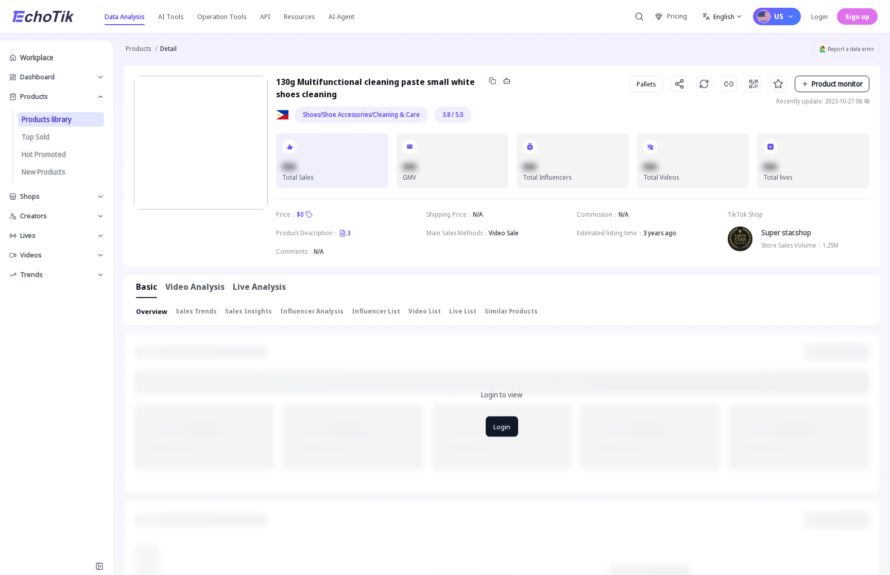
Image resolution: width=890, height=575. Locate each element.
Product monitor (837, 84)
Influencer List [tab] (376, 311)
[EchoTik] (43, 16)
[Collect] (778, 84)
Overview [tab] (151, 311)
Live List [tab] (462, 311)
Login (819, 16)
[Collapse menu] (99, 566)
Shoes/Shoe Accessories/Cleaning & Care (361, 114)
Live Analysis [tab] (259, 286)
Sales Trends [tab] (196, 311)
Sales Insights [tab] (248, 311)
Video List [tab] (424, 311)
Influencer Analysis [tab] (312, 311)
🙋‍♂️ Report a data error (846, 49)
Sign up (857, 16)
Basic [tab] (146, 286)
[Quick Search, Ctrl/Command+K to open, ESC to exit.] (639, 16)
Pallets (646, 84)
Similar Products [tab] (511, 311)
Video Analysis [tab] (195, 286)
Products (138, 48)
